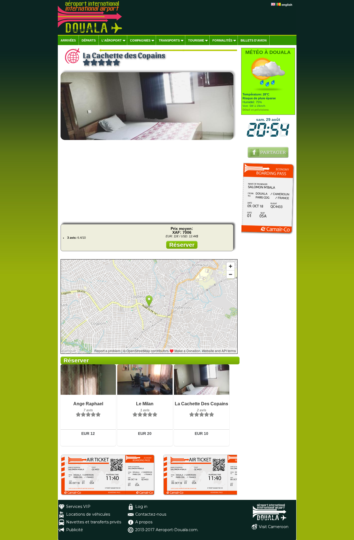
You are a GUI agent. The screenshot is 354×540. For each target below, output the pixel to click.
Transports (169, 40)
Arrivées (68, 40)
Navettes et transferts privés (93, 522)
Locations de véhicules (88, 514)
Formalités (222, 40)
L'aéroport (111, 40)
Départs (89, 40)
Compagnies (140, 40)
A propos (143, 522)
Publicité (74, 529)
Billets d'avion (254, 40)
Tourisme (196, 40)
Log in (141, 506)
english (287, 4)
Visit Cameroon (273, 526)
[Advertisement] (149, 181)
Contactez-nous (150, 514)
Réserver (181, 245)
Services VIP (78, 506)
